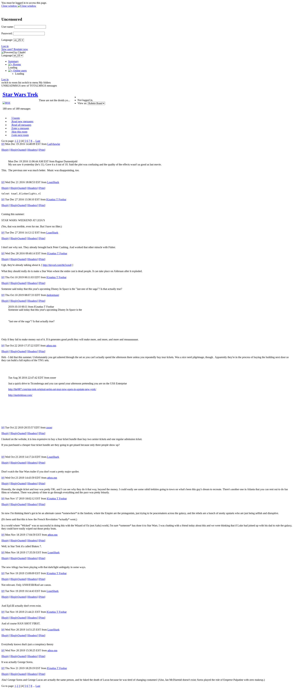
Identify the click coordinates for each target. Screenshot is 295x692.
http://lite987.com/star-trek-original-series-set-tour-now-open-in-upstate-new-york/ (52, 389)
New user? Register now (14, 49)
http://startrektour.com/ (20, 395)
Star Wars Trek (20, 94)
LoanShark (53, 182)
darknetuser (53, 295)
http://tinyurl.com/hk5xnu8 (57, 265)
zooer (49, 427)
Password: (6, 33)
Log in (5, 46)
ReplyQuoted (18, 149)
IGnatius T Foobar (56, 199)
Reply (5, 149)
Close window (9, 5)
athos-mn (51, 345)
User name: (7, 26)
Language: (7, 39)
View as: (82, 103)
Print (41, 149)
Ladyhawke (53, 144)
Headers (32, 149)
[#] (2, 144)
